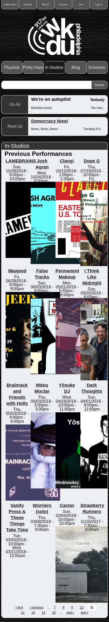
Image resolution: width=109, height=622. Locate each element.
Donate (28, 4)
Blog (75, 67)
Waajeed (17, 270)
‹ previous (36, 607)
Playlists (12, 67)
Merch (45, 4)
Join (81, 4)
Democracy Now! (49, 121)
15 (54, 612)
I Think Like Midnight (91, 277)
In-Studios (54, 67)
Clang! (67, 160)
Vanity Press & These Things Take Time (17, 517)
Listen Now (10, 4)
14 (43, 612)
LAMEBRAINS (21, 160)
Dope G (92, 160)
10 (81, 607)
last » (84, 612)
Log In (98, 4)
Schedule (96, 67)
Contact (63, 4)
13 (33, 612)
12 (23, 612)
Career (67, 505)
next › (70, 612)
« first (19, 607)
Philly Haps (33, 67)
